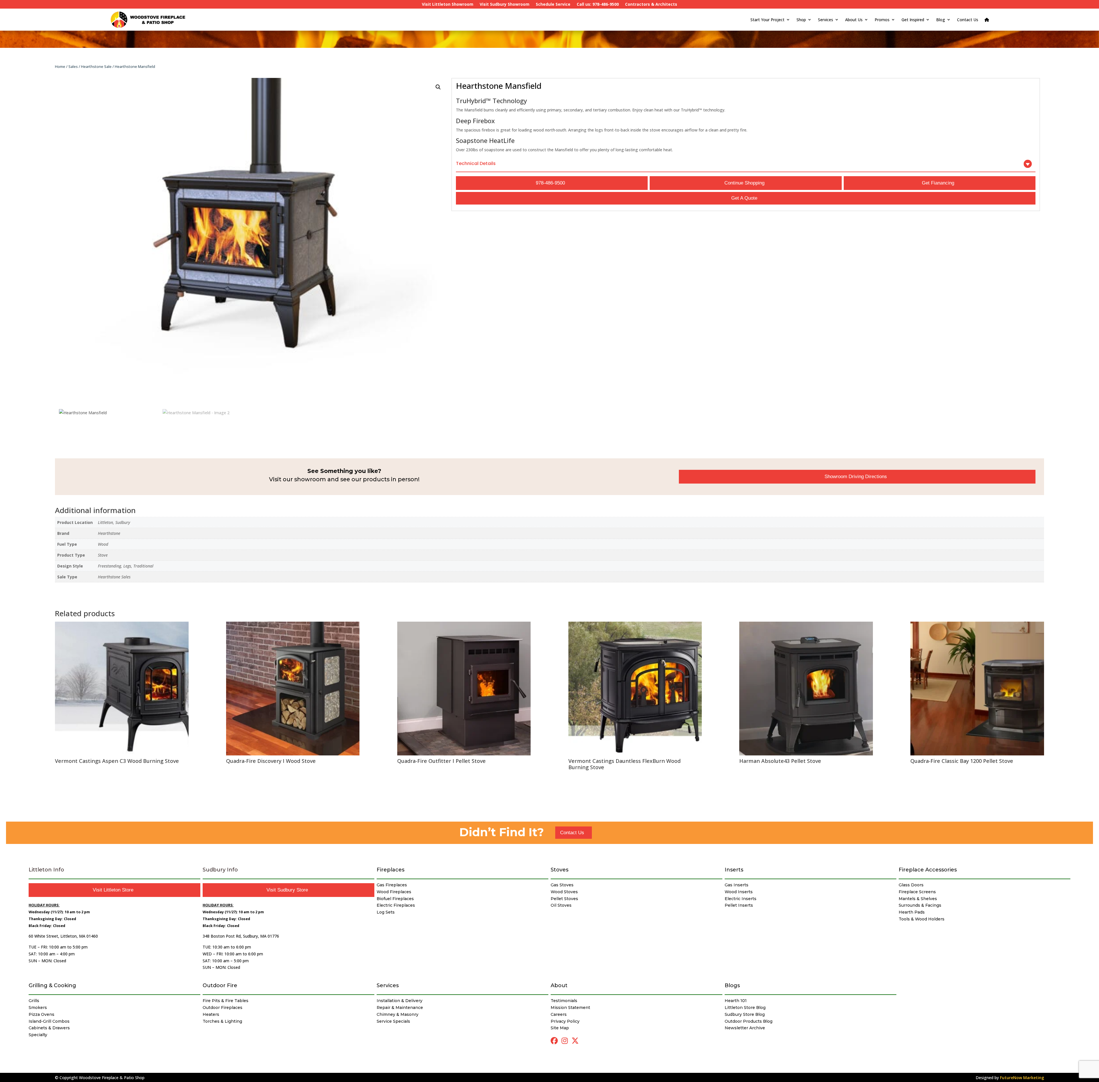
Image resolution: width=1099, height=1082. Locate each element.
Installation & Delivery (399, 1000)
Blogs (732, 985)
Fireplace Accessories (928, 870)
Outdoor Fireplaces (222, 1007)
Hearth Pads (912, 912)
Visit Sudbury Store (287, 890)
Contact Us (967, 19)
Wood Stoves (564, 891)
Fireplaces (390, 870)
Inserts (734, 870)
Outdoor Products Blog (748, 1021)
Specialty (38, 1034)
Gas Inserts (736, 884)
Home (60, 66)
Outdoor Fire (220, 985)
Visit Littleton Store (113, 890)
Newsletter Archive (745, 1027)
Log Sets (386, 912)
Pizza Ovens (41, 1014)
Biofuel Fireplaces (395, 898)
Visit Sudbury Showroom (504, 4)
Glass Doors (911, 884)
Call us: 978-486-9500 (598, 4)
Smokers (38, 1007)
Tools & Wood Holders (921, 919)
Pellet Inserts (739, 905)
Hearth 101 (736, 1000)
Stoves (559, 870)
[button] (438, 87)
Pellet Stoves (564, 898)
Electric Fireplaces (396, 905)
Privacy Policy (565, 1021)
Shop (801, 19)
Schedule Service (553, 4)
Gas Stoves (562, 884)
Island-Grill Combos (49, 1021)
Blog (940, 19)
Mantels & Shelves (918, 898)
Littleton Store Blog (745, 1007)
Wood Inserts (739, 891)
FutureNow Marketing (1022, 1077)
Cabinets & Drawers (49, 1027)
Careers (559, 1014)
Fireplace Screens (917, 891)
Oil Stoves (561, 905)
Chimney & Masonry (397, 1014)
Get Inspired (913, 19)
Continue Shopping (744, 183)
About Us (854, 19)
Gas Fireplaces (392, 884)
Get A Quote (744, 198)
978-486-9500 (550, 183)
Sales (73, 66)
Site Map (560, 1027)
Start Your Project (767, 19)
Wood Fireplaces (394, 891)
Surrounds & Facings (920, 905)
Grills (34, 1000)
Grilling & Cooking (52, 985)
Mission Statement (570, 1007)
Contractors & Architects (651, 4)
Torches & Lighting (222, 1021)
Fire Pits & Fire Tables (225, 1000)
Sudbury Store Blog (745, 1014)
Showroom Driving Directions (856, 476)
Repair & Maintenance (400, 1007)
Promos (882, 19)
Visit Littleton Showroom (447, 4)
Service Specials (393, 1021)
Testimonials (564, 1000)
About (559, 985)
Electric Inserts (740, 898)
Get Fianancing (938, 183)
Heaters (211, 1014)
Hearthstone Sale (96, 66)
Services (825, 19)
